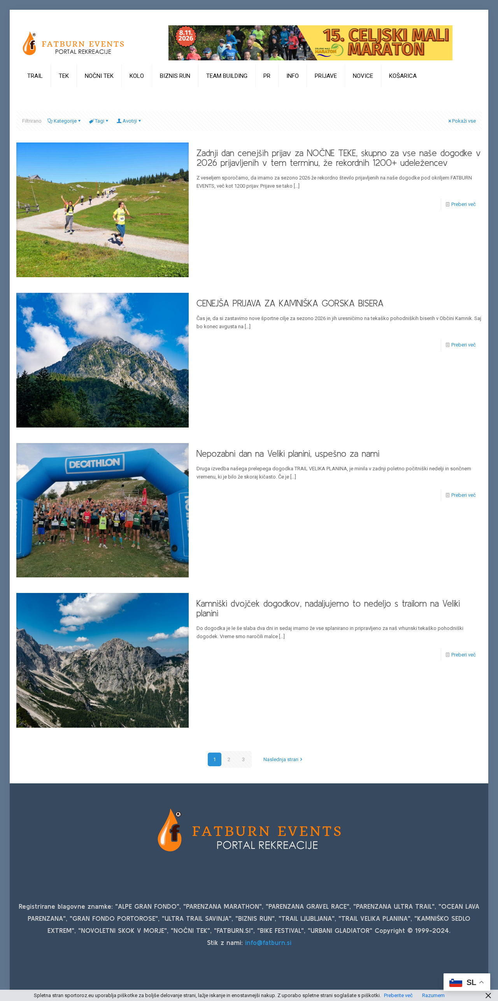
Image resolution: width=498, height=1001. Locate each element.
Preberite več (398, 995)
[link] (35, 95)
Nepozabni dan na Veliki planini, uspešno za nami (287, 454)
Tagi (99, 121)
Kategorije (65, 121)
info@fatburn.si (268, 942)
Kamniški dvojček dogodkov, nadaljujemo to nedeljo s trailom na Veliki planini (328, 608)
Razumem (433, 995)
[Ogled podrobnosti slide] (310, 42)
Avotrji (130, 121)
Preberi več (463, 204)
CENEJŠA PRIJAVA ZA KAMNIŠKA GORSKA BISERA (290, 303)
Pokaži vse (464, 121)
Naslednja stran (280, 759)
